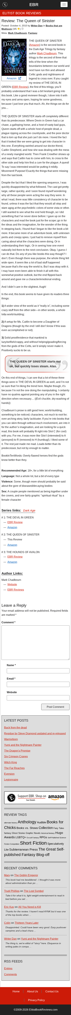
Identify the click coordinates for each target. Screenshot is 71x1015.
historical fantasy (48, 833)
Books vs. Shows (27, 828)
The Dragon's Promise (17, 750)
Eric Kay (9, 907)
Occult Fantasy (33, 838)
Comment (8, 622)
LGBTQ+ (21, 837)
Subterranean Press (23, 849)
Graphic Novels (33, 833)
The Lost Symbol (34, 891)
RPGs (43, 837)
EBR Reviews (15, 589)
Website (12, 584)
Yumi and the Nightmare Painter (22, 745)
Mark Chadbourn (17, 33)
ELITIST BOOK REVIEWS (21, 13)
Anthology (27, 822)
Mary (7, 875)
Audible (41, 822)
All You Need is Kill (29, 907)
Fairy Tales (58, 828)
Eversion (9, 773)
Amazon (12, 78)
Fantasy (32, 33)
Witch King (10, 762)
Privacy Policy (36, 1000)
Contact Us (51, 991)
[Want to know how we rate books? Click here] (22, 29)
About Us (32, 991)
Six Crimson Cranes (16, 756)
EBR (33, 4)
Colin (7, 922)
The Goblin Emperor (26, 875)
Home (16, 991)
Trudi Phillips (11, 891)
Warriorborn (11, 739)
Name (11, 665)
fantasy (7, 833)
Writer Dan (10, 938)
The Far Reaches (14, 768)
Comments (10, 974)
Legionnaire (11, 779)
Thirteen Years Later (26, 922)
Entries (8, 968)
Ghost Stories (18, 833)
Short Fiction (33, 843)
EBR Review (20, 86)
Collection (46, 828)
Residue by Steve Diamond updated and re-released (35, 733)
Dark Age (29, 510)
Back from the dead (15, 727)
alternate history (10, 823)
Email (11, 678)
